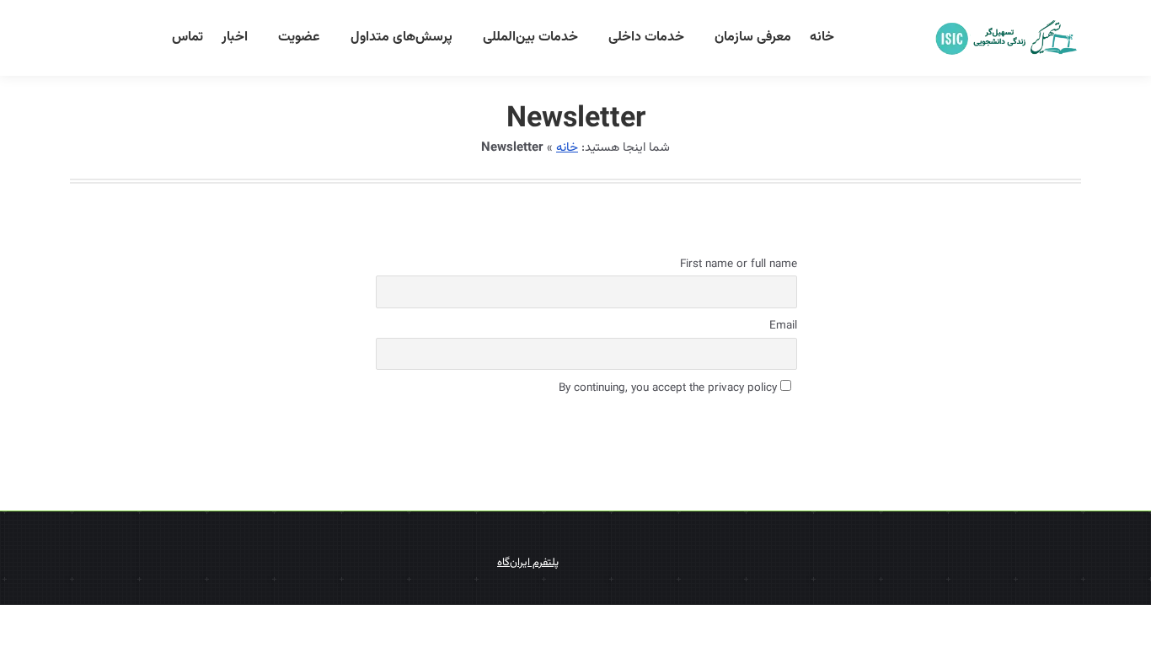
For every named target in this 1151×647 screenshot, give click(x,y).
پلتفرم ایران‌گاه (528, 562)
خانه (567, 148)
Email (783, 325)
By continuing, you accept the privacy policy (669, 388)
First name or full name (738, 264)
